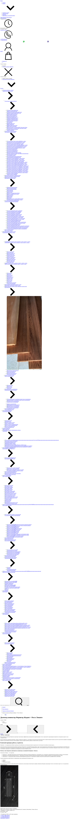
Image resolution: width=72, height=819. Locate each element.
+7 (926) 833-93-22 (5, 816)
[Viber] (48, 42)
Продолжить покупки (7, 79)
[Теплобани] (3, 18)
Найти (28, 705)
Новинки (5, 17)
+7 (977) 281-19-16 (5, 815)
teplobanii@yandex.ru (4, 818)
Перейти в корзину (6, 66)
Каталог (2, 88)
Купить (1, 733)
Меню (1, 0)
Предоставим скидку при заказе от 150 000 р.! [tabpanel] (35, 772)
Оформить (11, 66)
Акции (1, 17)
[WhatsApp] (24, 42)
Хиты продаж (9, 17)
